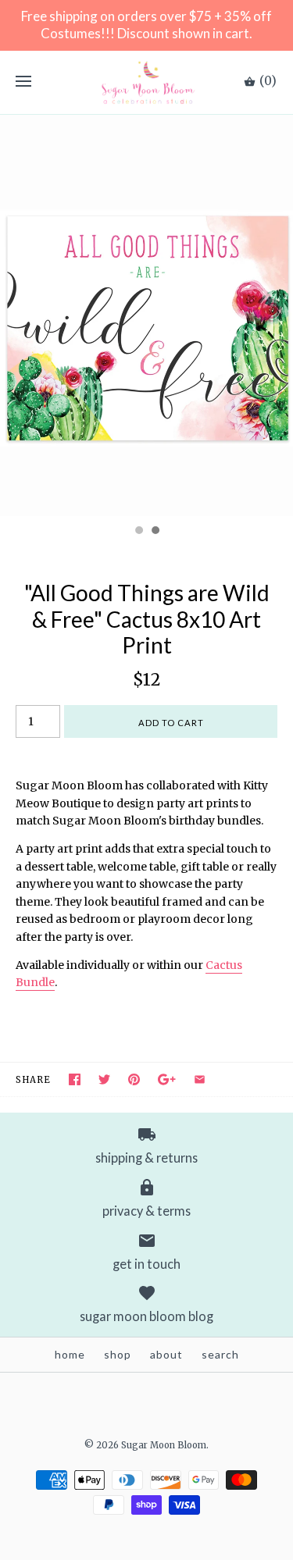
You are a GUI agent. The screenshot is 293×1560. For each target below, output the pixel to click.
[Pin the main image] (134, 1079)
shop (117, 1354)
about (166, 1354)
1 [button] (138, 532)
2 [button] (155, 532)
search (220, 1354)
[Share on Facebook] (74, 1079)
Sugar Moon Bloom (163, 1445)
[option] (146, 315)
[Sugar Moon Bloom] (146, 82)
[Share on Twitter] (104, 1079)
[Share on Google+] (167, 1079)
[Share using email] (199, 1079)
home (70, 1354)
